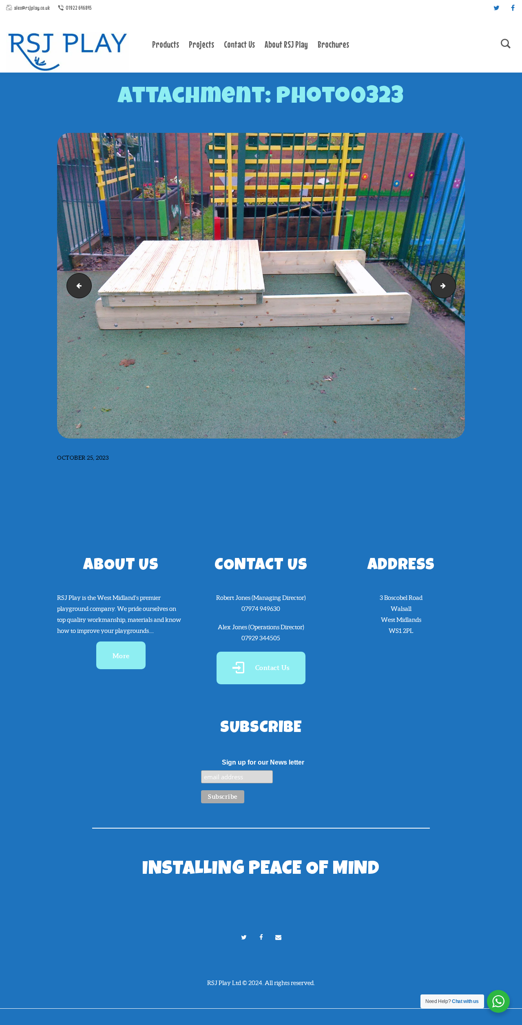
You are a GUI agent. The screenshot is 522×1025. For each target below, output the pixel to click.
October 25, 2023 (82, 457)
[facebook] (512, 7)
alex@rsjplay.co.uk (32, 7)
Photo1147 (452, 285)
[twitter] (496, 7)
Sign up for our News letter (263, 762)
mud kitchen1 (76, 285)
